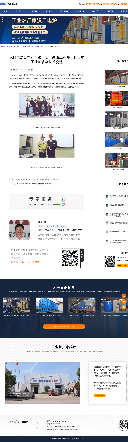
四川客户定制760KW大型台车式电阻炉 (49, 315)
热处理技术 (80, 11)
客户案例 (49, 11)
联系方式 (124, 11)
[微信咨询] (123, 301)
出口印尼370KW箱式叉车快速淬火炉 (16, 315)
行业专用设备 (33, 11)
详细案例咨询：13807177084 (64, 327)
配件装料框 (64, 11)
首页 (5, 11)
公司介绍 (110, 11)
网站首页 (9, 46)
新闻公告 (95, 11)
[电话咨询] (123, 295)
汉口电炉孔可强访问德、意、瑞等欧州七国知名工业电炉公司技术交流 (37, 179)
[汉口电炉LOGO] (9, 6)
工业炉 (18, 11)
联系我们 (100, 395)
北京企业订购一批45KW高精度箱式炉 (82, 315)
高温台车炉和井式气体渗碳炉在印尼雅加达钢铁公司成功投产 (34, 184)
